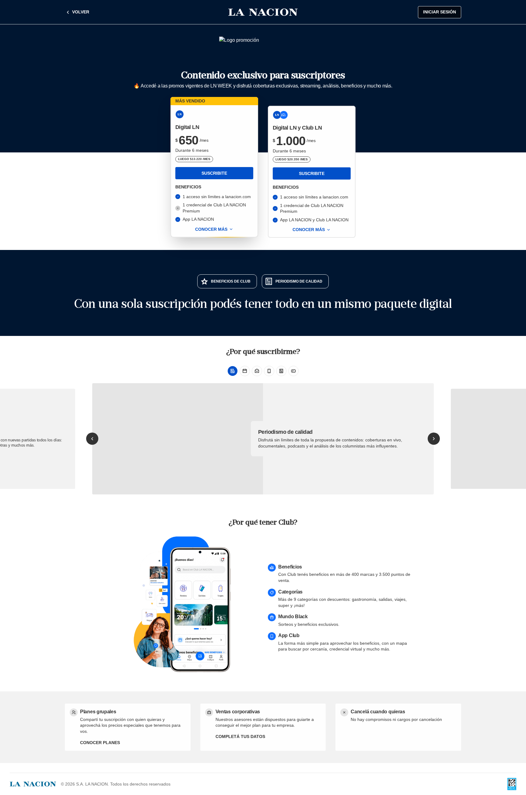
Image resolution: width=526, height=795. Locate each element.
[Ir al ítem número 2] (245, 371)
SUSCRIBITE (214, 173)
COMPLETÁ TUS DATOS (240, 736)
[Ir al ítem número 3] (257, 371)
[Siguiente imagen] (434, 439)
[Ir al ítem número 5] (281, 371)
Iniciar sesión (439, 11)
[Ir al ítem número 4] (269, 371)
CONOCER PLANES (100, 742)
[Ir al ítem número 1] (232, 371)
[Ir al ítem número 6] (293, 371)
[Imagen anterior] (92, 439)
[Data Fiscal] (511, 784)
